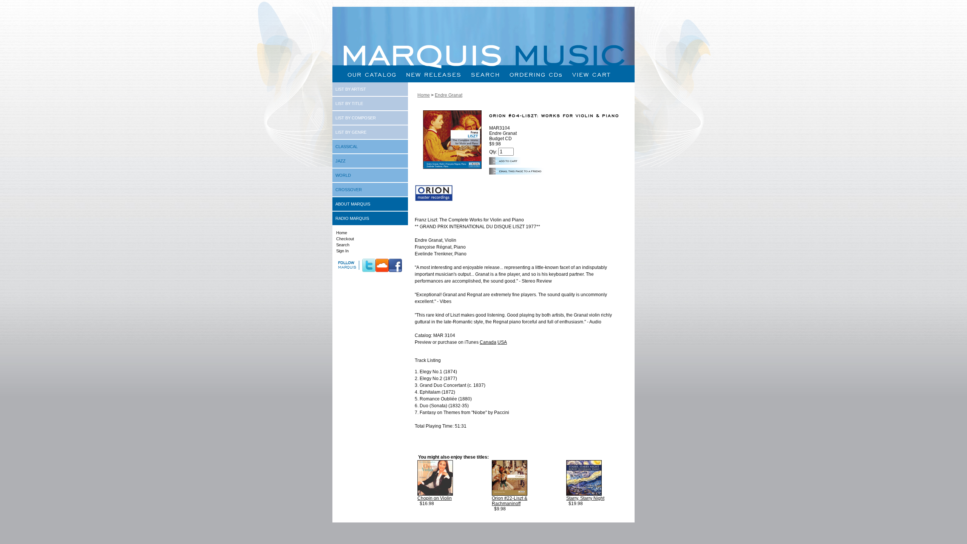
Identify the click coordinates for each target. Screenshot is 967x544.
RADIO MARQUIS (352, 218)
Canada (488, 342)
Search (342, 245)
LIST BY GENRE (350, 132)
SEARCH (485, 74)
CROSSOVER (348, 189)
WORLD (343, 175)
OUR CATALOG (372, 74)
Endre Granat (448, 95)
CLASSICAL (346, 146)
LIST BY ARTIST (350, 89)
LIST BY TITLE (349, 103)
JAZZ (340, 161)
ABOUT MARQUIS (352, 204)
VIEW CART (591, 74)
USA (502, 342)
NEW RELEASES (434, 74)
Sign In (342, 251)
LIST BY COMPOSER (355, 118)
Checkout (345, 238)
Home (341, 232)
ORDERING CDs (536, 74)
